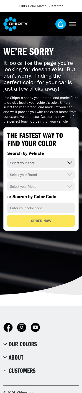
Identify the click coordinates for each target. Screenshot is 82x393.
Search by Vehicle (25, 153)
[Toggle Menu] (72, 24)
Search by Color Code (31, 197)
